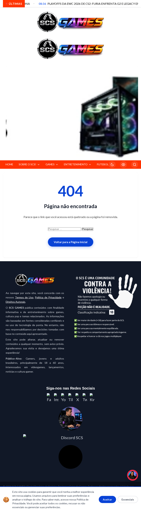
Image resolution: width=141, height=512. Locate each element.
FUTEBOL (103, 164)
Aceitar (107, 499)
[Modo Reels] (123, 164)
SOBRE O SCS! (27, 164)
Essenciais (128, 499)
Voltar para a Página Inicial (70, 242)
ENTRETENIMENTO (76, 164)
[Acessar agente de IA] (70, 419)
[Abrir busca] (134, 164)
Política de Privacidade (48, 297)
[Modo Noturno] (112, 164)
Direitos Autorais (15, 301)
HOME (9, 164)
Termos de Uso (24, 297)
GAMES (50, 164)
